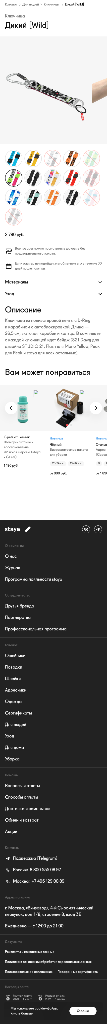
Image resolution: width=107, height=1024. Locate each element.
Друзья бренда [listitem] (19, 606)
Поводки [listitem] (13, 667)
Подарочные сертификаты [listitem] (77, 972)
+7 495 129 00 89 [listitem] (38, 881)
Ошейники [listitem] (15, 656)
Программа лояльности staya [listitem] (33, 579)
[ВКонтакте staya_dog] (86, 529)
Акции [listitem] (11, 832)
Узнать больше (21, 1013)
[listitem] (31, 858)
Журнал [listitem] (12, 568)
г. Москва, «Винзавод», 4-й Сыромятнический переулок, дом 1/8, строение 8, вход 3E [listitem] (49, 911)
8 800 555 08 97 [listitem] (37, 870)
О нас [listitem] (11, 556)
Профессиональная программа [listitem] (35, 629)
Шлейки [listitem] (13, 679)
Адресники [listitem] (15, 690)
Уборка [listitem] (12, 759)
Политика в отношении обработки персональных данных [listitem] (48, 962)
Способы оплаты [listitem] (21, 797)
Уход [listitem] (9, 736)
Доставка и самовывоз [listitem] (27, 809)
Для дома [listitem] (14, 747)
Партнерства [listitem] (18, 617)
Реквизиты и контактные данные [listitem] (29, 952)
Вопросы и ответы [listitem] (22, 786)
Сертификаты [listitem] (18, 713)
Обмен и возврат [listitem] (22, 820)
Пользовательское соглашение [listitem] (29, 972)
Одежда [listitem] (13, 702)
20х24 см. (58, 463)
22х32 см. (76, 463)
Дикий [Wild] (74, 4)
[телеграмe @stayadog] (98, 529)
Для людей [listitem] (15, 725)
